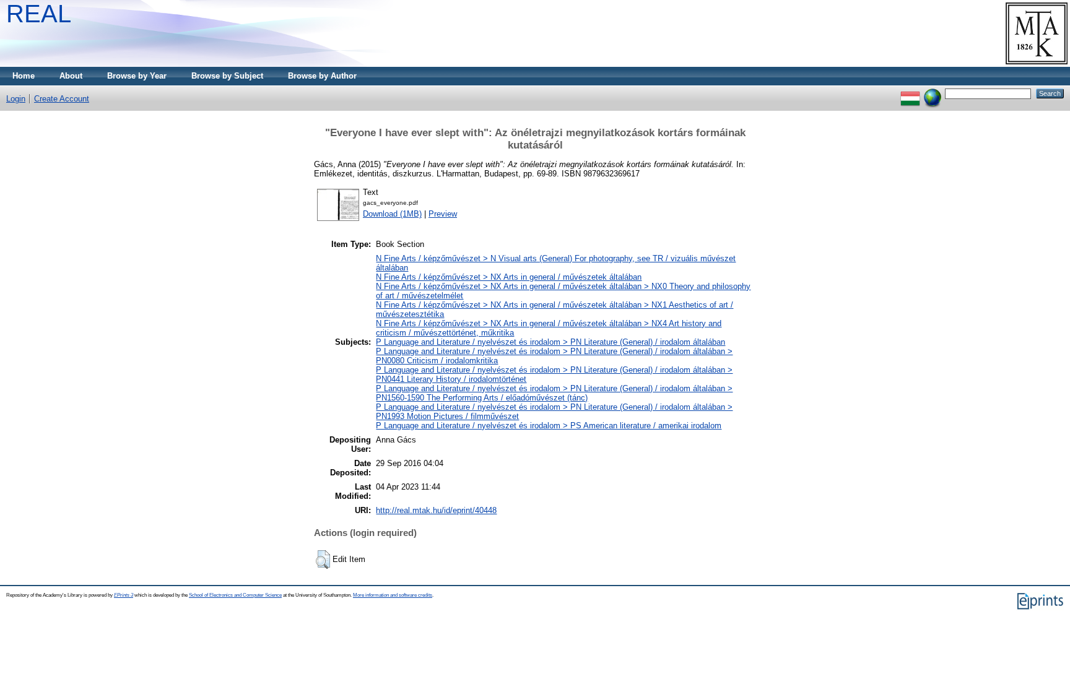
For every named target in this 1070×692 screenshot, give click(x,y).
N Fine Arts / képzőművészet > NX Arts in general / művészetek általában (509, 277)
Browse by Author (322, 75)
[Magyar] (910, 93)
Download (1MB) (392, 213)
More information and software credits (392, 595)
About (70, 75)
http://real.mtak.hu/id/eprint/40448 (436, 510)
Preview (442, 213)
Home (23, 75)
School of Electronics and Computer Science (235, 595)
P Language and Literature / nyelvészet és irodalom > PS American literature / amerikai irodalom (548, 425)
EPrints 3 (123, 595)
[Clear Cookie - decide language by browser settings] (932, 93)
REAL (38, 13)
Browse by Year (137, 75)
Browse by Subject (227, 75)
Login (15, 98)
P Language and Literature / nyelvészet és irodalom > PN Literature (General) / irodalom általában (550, 342)
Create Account (61, 98)
